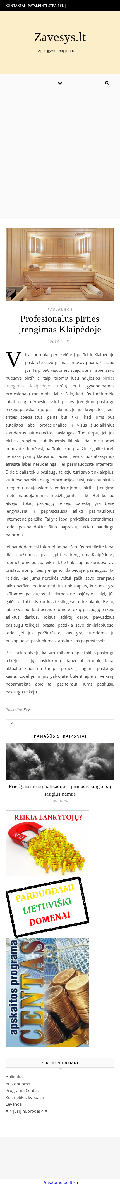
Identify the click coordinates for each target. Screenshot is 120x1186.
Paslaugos (60, 309)
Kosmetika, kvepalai (25, 1097)
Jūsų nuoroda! (26, 1111)
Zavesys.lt (60, 37)
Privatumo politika (60, 1182)
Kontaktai (15, 5)
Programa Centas (22, 1090)
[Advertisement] (60, 154)
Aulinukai (15, 1076)
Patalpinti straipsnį (47, 5)
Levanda (14, 1104)
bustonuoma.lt (20, 1083)
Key (26, 709)
